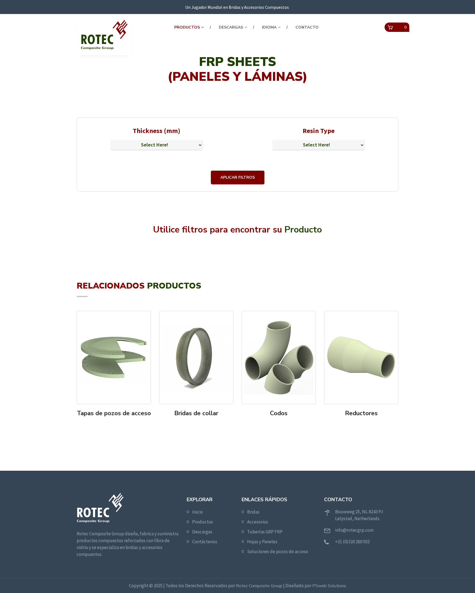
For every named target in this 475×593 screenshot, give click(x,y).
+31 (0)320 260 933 (352, 542)
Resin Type (319, 130)
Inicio (197, 512)
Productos (187, 27)
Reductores (361, 413)
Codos (279, 413)
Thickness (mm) (156, 130)
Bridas (253, 512)
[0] (390, 27)
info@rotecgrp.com (354, 530)
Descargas (231, 27)
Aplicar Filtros (237, 177)
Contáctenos (204, 542)
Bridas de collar (196, 413)
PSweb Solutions (329, 586)
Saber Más (115, 424)
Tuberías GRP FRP (265, 532)
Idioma (269, 27)
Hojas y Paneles (262, 542)
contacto (307, 27)
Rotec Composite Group (259, 586)
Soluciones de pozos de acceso (277, 551)
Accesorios (257, 522)
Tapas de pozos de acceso (114, 413)
